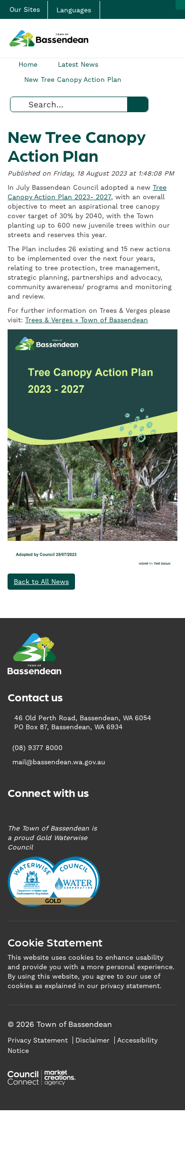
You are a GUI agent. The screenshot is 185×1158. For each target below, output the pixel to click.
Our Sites (24, 9)
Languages (73, 10)
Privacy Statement (38, 1040)
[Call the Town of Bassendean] (180, 4)
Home (27, 64)
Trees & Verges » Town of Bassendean (86, 320)
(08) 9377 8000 (37, 747)
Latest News (78, 64)
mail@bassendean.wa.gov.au (58, 762)
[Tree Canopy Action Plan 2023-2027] (92, 449)
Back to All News (41, 581)
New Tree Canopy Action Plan (72, 79)
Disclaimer (92, 1040)
